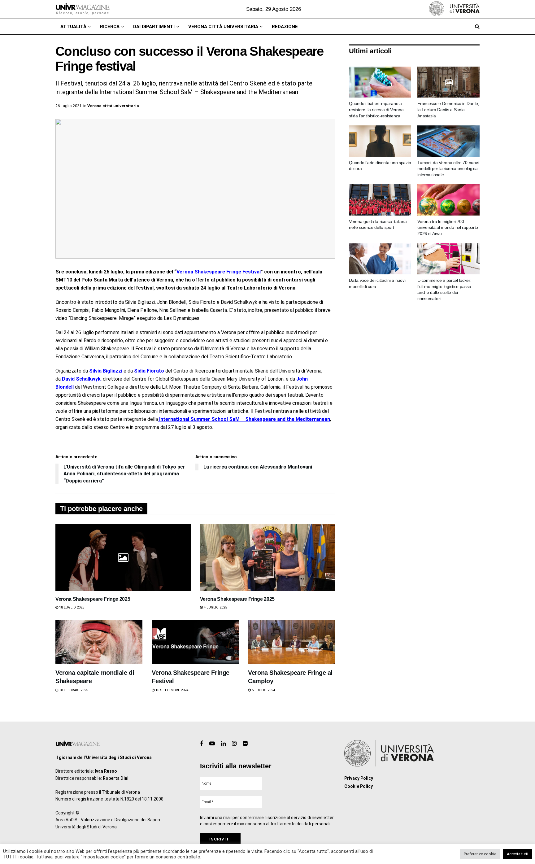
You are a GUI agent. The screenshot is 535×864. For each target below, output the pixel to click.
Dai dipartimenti (154, 26)
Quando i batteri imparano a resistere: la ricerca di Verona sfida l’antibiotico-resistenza (376, 109)
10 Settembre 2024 (171, 690)
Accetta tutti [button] (517, 854)
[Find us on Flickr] (245, 743)
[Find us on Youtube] (212, 743)
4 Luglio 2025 (215, 607)
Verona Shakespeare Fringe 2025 (92, 599)
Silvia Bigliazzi (105, 371)
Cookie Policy (358, 786)
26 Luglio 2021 (68, 105)
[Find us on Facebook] (201, 743)
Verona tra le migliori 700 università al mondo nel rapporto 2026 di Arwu (447, 227)
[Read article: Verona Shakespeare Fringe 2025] (123, 557)
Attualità (73, 26)
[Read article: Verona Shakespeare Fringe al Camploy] (291, 642)
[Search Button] (477, 26)
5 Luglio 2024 (263, 690)
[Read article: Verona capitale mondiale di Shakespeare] (98, 642)
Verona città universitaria (223, 26)
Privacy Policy (358, 778)
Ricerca (110, 26)
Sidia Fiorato (149, 371)
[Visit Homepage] (82, 9)
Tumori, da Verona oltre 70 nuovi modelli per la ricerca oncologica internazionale (448, 168)
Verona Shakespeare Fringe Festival (218, 272)
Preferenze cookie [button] (480, 854)
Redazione (285, 26)
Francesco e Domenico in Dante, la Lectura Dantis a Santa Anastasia (448, 109)
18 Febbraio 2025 (73, 690)
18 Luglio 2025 (71, 607)
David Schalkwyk (81, 379)
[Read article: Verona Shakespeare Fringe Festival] (195, 642)
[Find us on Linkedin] (223, 743)
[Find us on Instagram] (234, 743)
